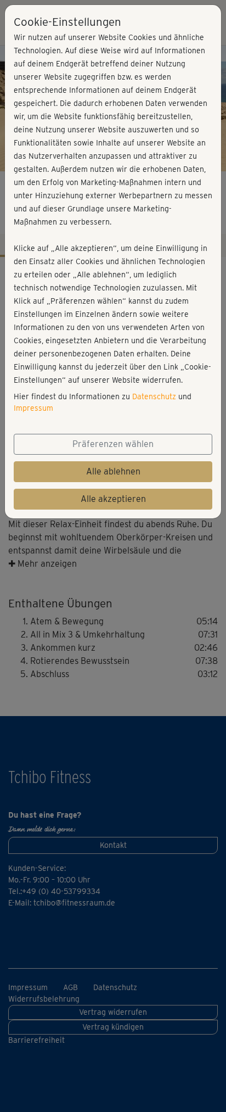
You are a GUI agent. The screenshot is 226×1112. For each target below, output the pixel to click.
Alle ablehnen (113, 471)
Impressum (33, 408)
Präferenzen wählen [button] (113, 444)
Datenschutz (154, 396)
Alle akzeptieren (113, 499)
